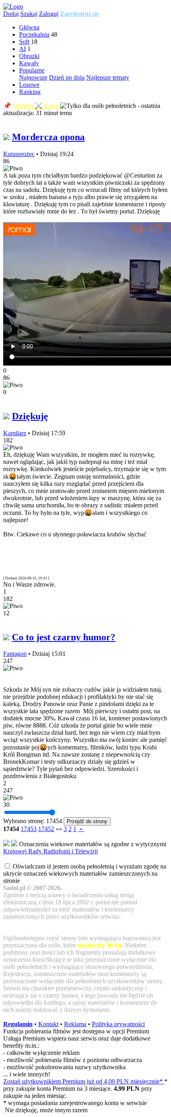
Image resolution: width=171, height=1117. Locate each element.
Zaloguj (48, 13)
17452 (46, 829)
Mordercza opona (48, 137)
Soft (24, 41)
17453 (29, 829)
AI (22, 48)
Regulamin (18, 1024)
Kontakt (48, 1024)
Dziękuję (30, 416)
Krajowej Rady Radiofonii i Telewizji (50, 851)
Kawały (29, 63)
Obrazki (29, 56)
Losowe (29, 84)
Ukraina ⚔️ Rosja (35, 105)
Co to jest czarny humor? (63, 637)
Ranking (30, 91)
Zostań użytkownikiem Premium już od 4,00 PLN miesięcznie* (83, 1081)
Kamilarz (14, 433)
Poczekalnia (34, 34)
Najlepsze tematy (107, 77)
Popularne (32, 70)
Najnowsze (33, 77)
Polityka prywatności (118, 1024)
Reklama (75, 1024)
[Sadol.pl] (13, 6)
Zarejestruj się (79, 13)
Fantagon (15, 653)
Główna (29, 27)
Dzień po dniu (67, 77)
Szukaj (28, 13)
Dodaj (11, 13)
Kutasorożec (19, 154)
